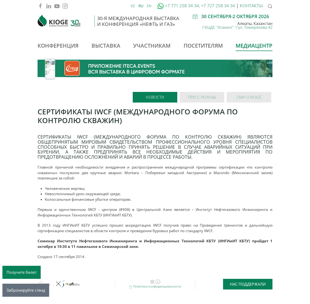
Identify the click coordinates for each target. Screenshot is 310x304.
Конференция (58, 45)
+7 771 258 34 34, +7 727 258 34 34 (200, 5)
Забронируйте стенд (26, 290)
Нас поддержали (248, 284)
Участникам (151, 45)
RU (141, 5)
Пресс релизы (202, 97)
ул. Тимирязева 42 (255, 27)
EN (149, 5)
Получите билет (22, 272)
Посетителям (203, 45)
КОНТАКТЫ (251, 5)
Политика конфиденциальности (156, 286)
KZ (133, 5)
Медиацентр (254, 45)
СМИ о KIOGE (249, 97)
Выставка (106, 45)
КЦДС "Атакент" (220, 27)
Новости (155, 97)
